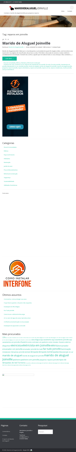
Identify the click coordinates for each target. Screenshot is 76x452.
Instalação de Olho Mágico (12, 307)
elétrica (55, 345)
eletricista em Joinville (36, 345)
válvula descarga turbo (25, 365)
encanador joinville (29, 349)
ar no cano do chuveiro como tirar (22, 340)
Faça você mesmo (9, 155)
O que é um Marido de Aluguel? (8, 440)
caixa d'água (35, 340)
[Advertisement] (17, 223)
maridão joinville (23, 66)
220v (4, 337)
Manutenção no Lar (12, 66)
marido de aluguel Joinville (64, 66)
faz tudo (48, 64)
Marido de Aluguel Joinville (26, 43)
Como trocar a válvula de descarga (14, 314)
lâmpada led (44, 352)
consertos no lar (19, 64)
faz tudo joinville (55, 64)
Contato (69, 11)
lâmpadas (54, 352)
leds (28, 352)
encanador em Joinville (12, 349)
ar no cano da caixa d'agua (36, 337)
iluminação (66, 349)
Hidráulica (24, 63)
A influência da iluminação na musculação (16, 322)
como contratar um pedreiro (38, 342)
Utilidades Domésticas (10, 185)
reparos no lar (46, 68)
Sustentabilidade (9, 181)
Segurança (7, 177)
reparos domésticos (24, 68)
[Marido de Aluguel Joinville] (28, 8)
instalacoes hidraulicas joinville (13, 352)
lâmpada (34, 352)
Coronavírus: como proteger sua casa (15, 299)
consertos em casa (9, 64)
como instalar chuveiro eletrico (59, 342)
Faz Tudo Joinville (9, 310)
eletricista (16, 345)
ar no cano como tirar (23, 337)
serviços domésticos (8, 69)
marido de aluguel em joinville (47, 66)
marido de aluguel (34, 66)
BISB (28, 450)
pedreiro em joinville (30, 359)
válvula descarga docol (54, 363)
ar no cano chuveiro (11, 337)
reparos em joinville (35, 68)
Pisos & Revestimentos (11, 170)
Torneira (21, 362)
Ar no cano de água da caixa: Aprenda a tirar (17, 318)
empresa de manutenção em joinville (35, 64)
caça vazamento (45, 340)
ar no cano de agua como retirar (63, 337)
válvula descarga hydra (13, 365)
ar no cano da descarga (49, 337)
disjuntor (6, 345)
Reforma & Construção (33, 63)
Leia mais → (9, 58)
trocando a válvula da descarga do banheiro (37, 363)
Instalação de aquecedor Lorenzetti (14, 326)
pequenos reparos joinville (10, 68)
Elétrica (18, 63)
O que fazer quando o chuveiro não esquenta (18, 303)
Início (62, 11)
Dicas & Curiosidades (10, 63)
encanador (63, 345)
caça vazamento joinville (60, 340)
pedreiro (17, 359)
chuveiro (24, 342)
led (26, 352)
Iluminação (7, 162)
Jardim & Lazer (8, 166)
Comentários (6, 431)
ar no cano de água (7, 340)
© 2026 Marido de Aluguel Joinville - (12, 450)
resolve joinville (67, 68)
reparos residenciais (56, 68)
